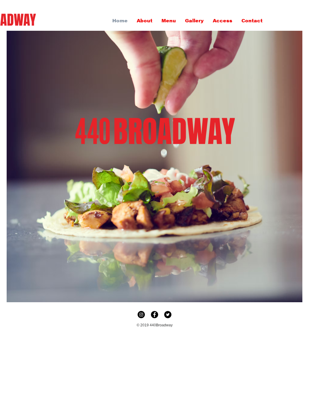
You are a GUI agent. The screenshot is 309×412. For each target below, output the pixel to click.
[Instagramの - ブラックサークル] (141, 314)
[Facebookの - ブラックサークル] (154, 314)
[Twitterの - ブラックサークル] (167, 314)
